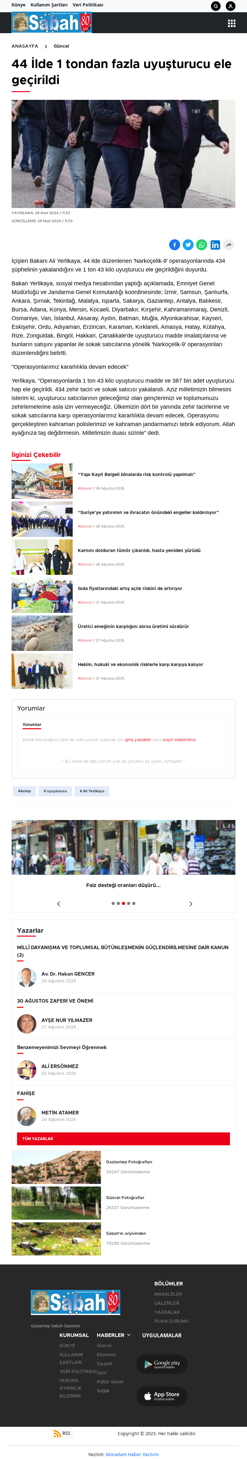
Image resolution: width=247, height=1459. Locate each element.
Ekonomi (106, 1355)
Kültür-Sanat (110, 1382)
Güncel (61, 46)
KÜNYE (67, 1346)
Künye (18, 5)
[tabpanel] (123, 866)
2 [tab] (118, 903)
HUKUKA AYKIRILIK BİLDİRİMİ (70, 1388)
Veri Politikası (88, 5)
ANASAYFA (25, 46)
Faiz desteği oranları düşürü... (123, 885)
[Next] (189, 901)
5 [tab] (133, 903)
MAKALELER (168, 1294)
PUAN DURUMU (171, 1321)
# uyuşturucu (55, 791)
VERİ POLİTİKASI (77, 1371)
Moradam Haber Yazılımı (132, 1454)
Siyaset (104, 1364)
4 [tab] (128, 903)
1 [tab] (113, 903)
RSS (65, 1433)
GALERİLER (166, 1303)
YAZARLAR (166, 1312)
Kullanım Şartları (49, 5)
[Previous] (57, 901)
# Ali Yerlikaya (92, 791)
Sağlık (103, 1391)
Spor (102, 1373)
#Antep (24, 791)
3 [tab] (123, 903)
